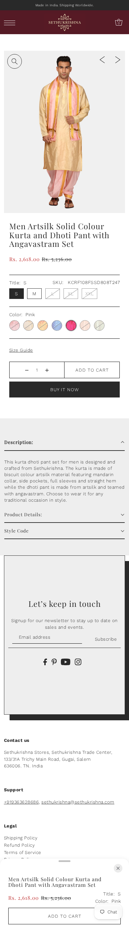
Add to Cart (92, 370)
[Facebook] (45, 661)
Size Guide (21, 350)
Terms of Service (22, 852)
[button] (64, 442)
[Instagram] (78, 661)
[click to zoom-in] (14, 61)
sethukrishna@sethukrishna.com (77, 802)
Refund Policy (19, 845)
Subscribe (106, 639)
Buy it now (64, 389)
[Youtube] (65, 661)
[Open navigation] (11, 22)
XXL (89, 293)
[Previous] (102, 59)
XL (70, 293)
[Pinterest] (54, 661)
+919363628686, (22, 802)
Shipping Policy (21, 837)
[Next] (118, 59)
